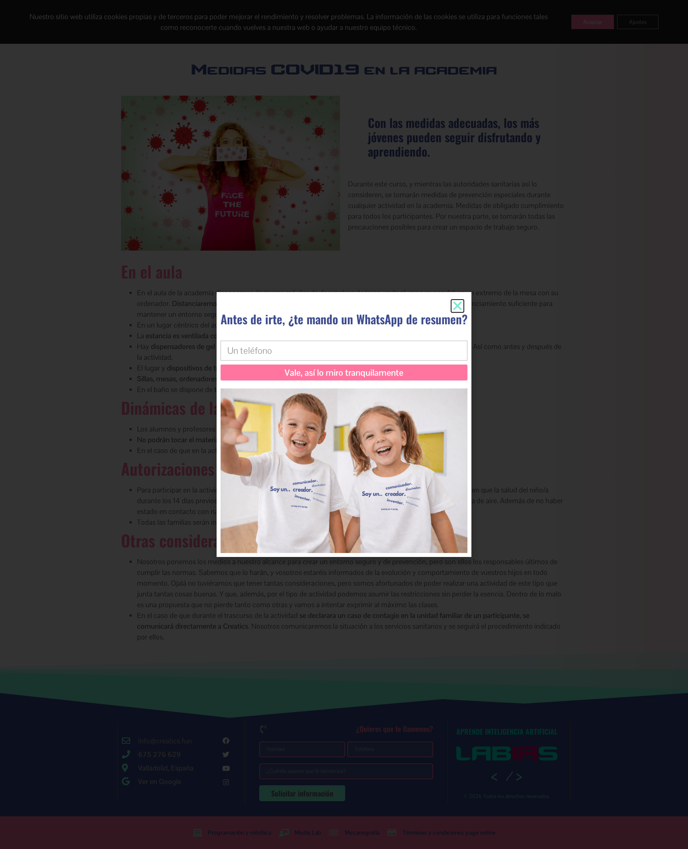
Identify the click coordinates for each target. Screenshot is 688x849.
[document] (344, 424)
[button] (457, 306)
